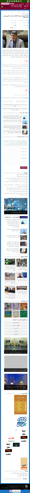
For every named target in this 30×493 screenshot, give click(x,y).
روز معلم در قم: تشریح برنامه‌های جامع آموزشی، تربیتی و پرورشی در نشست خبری (22, 292)
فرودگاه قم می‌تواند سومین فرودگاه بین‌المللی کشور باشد (12, 121)
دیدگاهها (7, 217)
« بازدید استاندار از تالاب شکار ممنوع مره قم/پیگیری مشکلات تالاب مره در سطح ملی (14, 105)
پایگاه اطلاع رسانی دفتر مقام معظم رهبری (19, 473)
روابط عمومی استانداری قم (18, 94)
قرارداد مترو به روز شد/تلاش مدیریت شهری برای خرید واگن (16, 16)
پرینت (26, 27)
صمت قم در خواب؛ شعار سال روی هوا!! (19, 352)
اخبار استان (24, 12)
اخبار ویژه (19, 12)
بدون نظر (25, 25)
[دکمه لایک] (26, 61)
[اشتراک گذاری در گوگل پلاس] (19, 101)
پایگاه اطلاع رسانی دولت (22, 474)
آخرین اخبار (23, 217)
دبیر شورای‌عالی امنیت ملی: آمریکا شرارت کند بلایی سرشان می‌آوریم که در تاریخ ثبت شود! (12, 131)
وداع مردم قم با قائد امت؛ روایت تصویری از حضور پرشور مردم (16, 387)
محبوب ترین (15, 217)
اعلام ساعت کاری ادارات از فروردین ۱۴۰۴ (19, 212)
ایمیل (14, 25)
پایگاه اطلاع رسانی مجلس (22, 476)
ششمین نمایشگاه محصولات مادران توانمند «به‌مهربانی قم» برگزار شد (12, 236)
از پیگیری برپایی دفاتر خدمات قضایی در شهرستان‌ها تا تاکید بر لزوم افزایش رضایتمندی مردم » (14, 109)
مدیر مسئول (22, 20)
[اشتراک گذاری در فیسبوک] (26, 101)
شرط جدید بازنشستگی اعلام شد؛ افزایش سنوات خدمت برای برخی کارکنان (16, 369)
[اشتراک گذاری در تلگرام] (21, 101)
